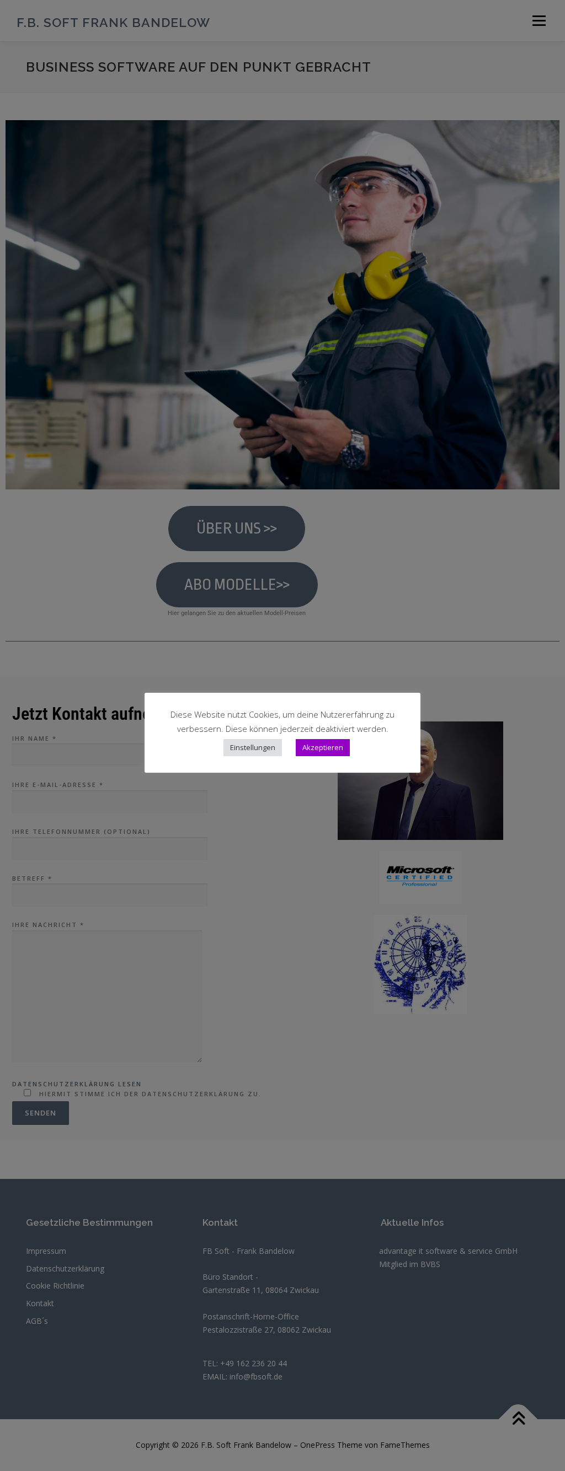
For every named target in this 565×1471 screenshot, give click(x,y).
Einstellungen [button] (252, 747)
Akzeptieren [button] (322, 747)
